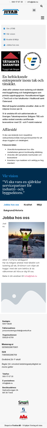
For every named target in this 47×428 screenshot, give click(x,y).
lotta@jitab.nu (30, 276)
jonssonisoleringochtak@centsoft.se (16, 331)
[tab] (11, 205)
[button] (41, 6)
